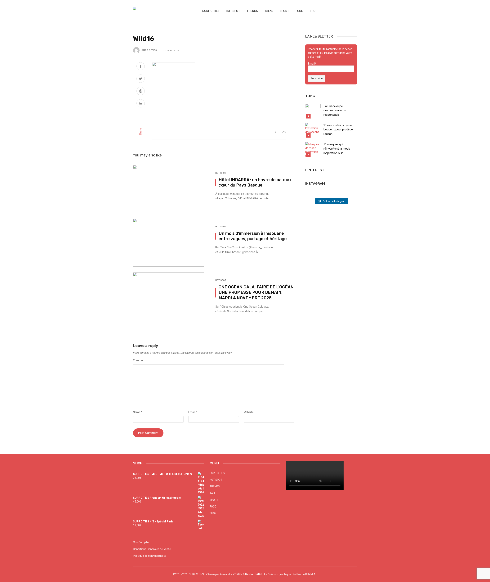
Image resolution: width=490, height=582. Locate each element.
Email (192, 412)
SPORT (284, 11)
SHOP (313, 11)
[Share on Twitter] (140, 79)
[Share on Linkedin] (140, 103)
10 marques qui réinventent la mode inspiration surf (336, 149)
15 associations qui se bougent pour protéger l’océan (338, 130)
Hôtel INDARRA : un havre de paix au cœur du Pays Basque (255, 182)
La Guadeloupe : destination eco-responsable (334, 110)
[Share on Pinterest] (140, 91)
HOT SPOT (233, 11)
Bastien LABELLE (255, 574)
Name (137, 412)
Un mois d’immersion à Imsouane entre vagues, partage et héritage (253, 236)
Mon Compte (141, 542)
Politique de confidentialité (149, 555)
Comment (139, 360)
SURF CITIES (210, 11)
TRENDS (252, 11)
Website (249, 412)
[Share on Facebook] (140, 66)
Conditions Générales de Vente (152, 549)
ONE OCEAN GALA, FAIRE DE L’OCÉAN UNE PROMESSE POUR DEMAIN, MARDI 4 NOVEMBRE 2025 (256, 292)
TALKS (268, 11)
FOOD (299, 11)
